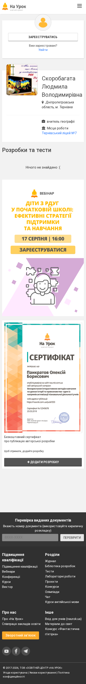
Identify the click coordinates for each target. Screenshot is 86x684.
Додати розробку (44, 462)
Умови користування (42, 672)
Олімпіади (52, 592)
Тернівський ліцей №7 (59, 133)
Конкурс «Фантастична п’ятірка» (62, 631)
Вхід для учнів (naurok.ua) (63, 619)
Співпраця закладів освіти (21, 624)
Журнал (50, 561)
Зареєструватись (42, 37)
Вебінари (8, 571)
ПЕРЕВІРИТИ (72, 537)
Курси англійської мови (62, 602)
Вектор (7, 587)
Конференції (11, 577)
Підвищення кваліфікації (20, 566)
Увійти (43, 50)
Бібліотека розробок (60, 566)
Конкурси (52, 587)
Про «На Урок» (12, 619)
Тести (49, 571)
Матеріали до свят (58, 624)
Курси (6, 582)
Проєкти (51, 582)
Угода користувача (15, 672)
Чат (48, 597)
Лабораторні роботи (60, 576)
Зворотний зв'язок (20, 635)
